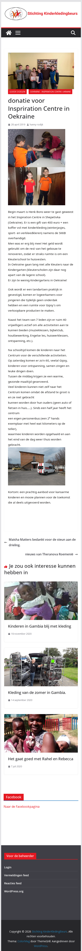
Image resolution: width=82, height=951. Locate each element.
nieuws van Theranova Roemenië (49, 554)
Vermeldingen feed (16, 875)
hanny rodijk (36, 124)
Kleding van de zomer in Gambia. (37, 692)
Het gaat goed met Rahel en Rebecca (40, 758)
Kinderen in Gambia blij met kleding (39, 626)
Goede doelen (17, 91)
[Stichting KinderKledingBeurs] (8, 32)
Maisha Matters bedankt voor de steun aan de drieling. (42, 542)
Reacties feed (13, 883)
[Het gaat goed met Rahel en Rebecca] (41, 717)
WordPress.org (13, 891)
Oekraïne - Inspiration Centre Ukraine (50, 91)
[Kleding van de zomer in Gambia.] (41, 650)
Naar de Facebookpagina (21, 806)
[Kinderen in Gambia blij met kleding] (41, 584)
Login (7, 867)
